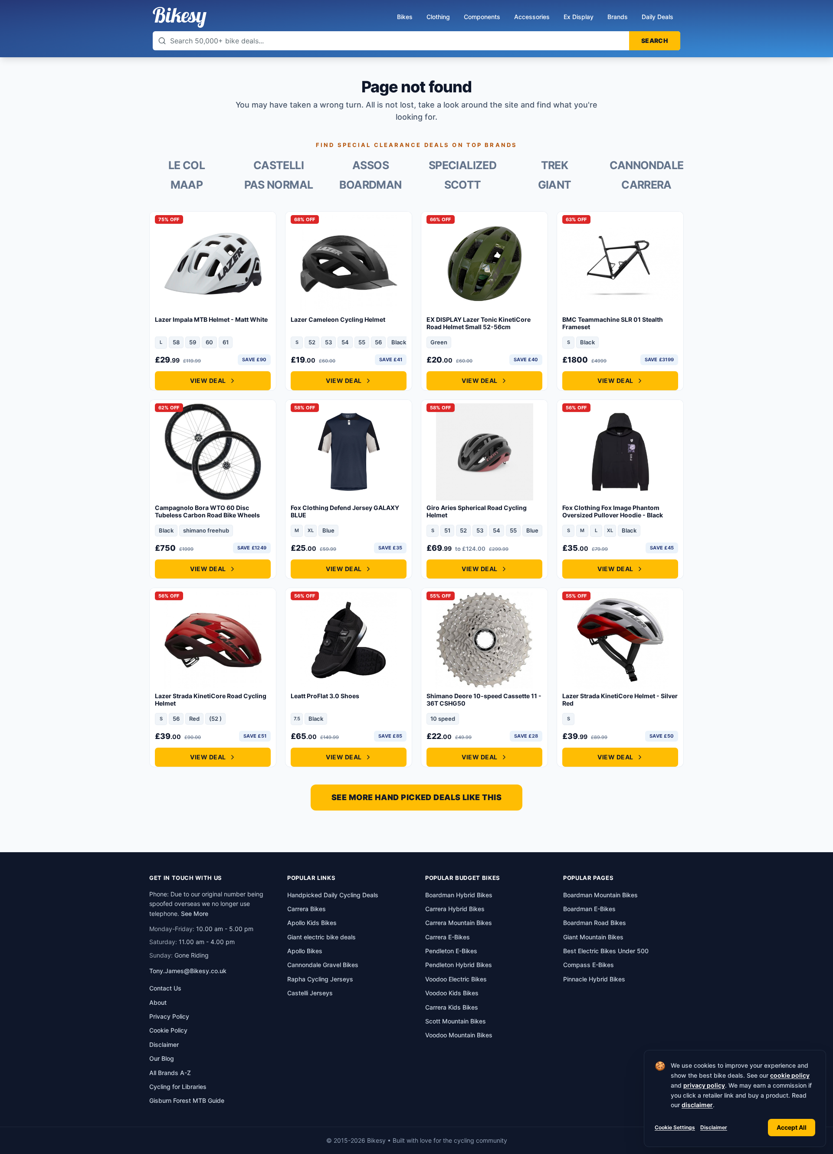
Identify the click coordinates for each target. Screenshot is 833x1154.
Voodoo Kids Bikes (452, 993)
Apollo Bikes (304, 951)
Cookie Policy (168, 1030)
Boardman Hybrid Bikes (458, 895)
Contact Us (165, 988)
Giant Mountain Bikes (593, 937)
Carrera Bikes (306, 908)
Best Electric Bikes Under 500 (606, 951)
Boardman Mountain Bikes (600, 895)
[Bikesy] (180, 17)
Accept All (792, 1127)
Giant (554, 185)
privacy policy (704, 1085)
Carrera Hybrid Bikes (455, 908)
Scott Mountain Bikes (455, 1021)
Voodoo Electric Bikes (456, 979)
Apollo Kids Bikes (312, 922)
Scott (462, 185)
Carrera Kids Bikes (451, 1007)
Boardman (370, 185)
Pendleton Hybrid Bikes (458, 964)
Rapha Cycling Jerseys (320, 979)
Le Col (186, 165)
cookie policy (790, 1075)
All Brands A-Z (170, 1072)
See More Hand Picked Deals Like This (416, 797)
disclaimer (697, 1104)
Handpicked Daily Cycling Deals (332, 895)
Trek (554, 165)
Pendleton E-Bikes (451, 951)
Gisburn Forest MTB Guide (186, 1100)
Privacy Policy (169, 1016)
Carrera (646, 185)
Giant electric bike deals (321, 937)
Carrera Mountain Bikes (458, 922)
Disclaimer (713, 1127)
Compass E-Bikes (588, 964)
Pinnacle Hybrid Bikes (594, 979)
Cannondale (647, 165)
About (158, 1002)
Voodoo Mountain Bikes (458, 1035)
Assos (370, 165)
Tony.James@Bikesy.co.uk (187, 970)
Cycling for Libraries (178, 1086)
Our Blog (161, 1058)
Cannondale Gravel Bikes (322, 964)
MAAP (187, 185)
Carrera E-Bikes (447, 937)
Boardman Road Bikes (594, 922)
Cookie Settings (675, 1127)
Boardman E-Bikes (589, 908)
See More (194, 913)
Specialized (462, 165)
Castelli (278, 165)
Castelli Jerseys (310, 993)
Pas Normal (278, 185)
